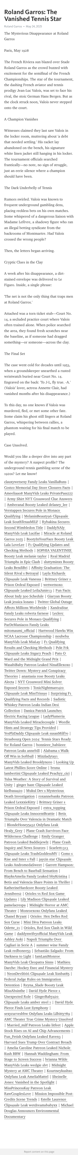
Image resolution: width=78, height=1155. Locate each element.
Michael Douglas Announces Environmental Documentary (39, 1111)
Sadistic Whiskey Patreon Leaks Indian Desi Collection (35, 705)
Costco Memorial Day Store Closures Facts (37, 487)
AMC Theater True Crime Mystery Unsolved (38, 1019)
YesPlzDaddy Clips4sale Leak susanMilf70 (36, 733)
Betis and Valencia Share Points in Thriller (37, 882)
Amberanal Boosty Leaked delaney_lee (37, 504)
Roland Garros (13, 26)
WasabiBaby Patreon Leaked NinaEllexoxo (37, 665)
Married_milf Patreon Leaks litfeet (34, 1025)
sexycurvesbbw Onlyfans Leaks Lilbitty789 (37, 1013)
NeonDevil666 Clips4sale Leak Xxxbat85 (38, 973)
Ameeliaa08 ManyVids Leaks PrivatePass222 (38, 493)
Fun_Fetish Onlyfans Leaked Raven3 (32, 1036)
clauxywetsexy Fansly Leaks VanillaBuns (35, 482)
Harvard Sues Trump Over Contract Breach (38, 1042)
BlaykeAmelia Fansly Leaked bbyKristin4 (35, 876)
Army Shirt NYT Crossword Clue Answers (39, 499)
